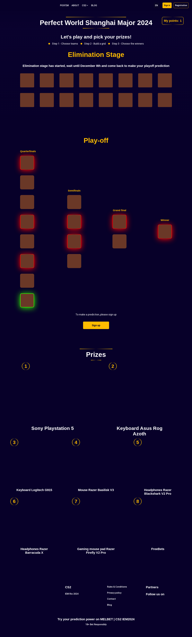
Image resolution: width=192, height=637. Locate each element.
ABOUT (75, 5)
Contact (111, 599)
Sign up (96, 325)
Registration (181, 5)
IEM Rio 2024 (71, 593)
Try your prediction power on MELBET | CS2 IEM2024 (96, 619)
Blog (109, 605)
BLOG (94, 5)
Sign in (167, 5)
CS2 (84, 5)
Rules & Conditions (117, 586)
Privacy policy (114, 592)
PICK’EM (64, 5)
